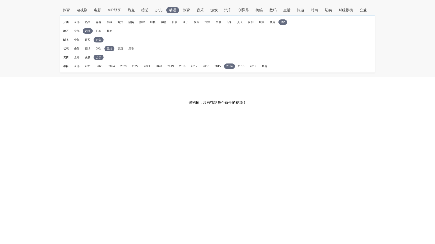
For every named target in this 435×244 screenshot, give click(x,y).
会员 (98, 57)
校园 (196, 22)
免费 (87, 57)
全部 (77, 22)
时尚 (314, 10)
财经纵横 (345, 10)
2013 (241, 66)
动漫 (172, 10)
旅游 (300, 10)
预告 (272, 22)
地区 (66, 31)
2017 (194, 66)
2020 (159, 66)
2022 (135, 66)
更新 (120, 48)
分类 (66, 22)
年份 (66, 66)
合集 (98, 39)
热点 (131, 10)
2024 (112, 66)
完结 (109, 48)
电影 (97, 10)
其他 (109, 31)
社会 (174, 22)
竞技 (120, 22)
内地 (87, 31)
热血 (87, 22)
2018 (182, 66)
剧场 (87, 48)
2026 (88, 66)
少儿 (158, 10)
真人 (240, 22)
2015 (218, 66)
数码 (273, 10)
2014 (229, 66)
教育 (186, 10)
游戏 (214, 10)
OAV (98, 48)
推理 (142, 22)
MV (283, 22)
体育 (66, 10)
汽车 (228, 10)
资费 (66, 57)
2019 (170, 66)
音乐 (200, 10)
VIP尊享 (114, 10)
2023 (123, 66)
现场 (261, 22)
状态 (66, 48)
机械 (109, 22)
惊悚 (207, 22)
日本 (98, 31)
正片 (87, 39)
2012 (253, 66)
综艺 (145, 10)
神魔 (164, 22)
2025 (100, 66)
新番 (131, 48)
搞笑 (259, 10)
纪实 (328, 10)
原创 (218, 22)
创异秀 (243, 10)
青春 (98, 22)
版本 (66, 39)
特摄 (153, 22)
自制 (251, 22)
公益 (363, 10)
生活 (286, 10)
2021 (147, 66)
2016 (206, 66)
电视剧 (82, 10)
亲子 (185, 22)
